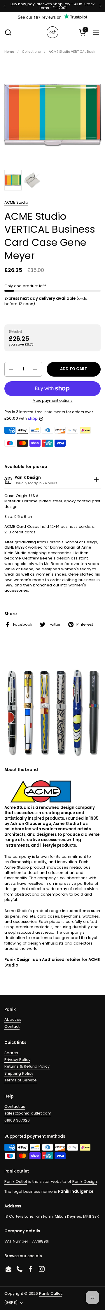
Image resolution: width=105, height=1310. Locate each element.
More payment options (53, 400)
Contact (12, 1026)
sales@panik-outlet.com (27, 1113)
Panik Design (84, 1181)
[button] (8, 32)
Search (11, 1053)
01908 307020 (17, 1120)
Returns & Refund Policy (27, 1066)
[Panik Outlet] (52, 32)
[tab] (96, 480)
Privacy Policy (17, 1059)
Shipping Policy (18, 1073)
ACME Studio (16, 202)
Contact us (14, 1106)
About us (12, 1019)
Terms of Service (20, 1080)
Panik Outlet (15, 1181)
